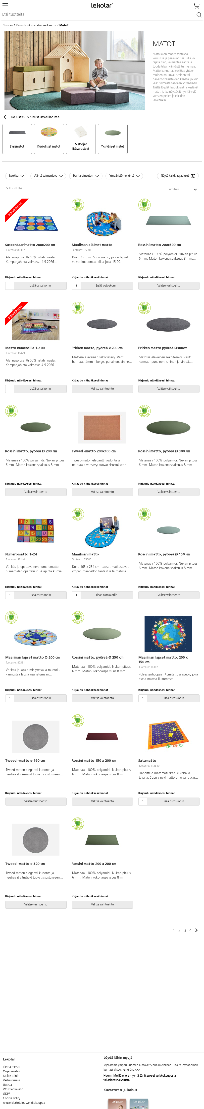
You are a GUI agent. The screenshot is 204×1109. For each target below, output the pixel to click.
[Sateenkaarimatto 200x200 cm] (35, 221)
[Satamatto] (168, 737)
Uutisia (7, 1085)
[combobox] (102, 15)
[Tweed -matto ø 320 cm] (35, 840)
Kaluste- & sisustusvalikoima (36, 25)
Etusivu (8, 25)
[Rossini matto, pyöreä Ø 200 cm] (35, 427)
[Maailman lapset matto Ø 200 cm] (35, 634)
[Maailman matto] (102, 531)
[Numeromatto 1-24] (35, 531)
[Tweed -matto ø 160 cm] (35, 737)
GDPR (6, 1094)
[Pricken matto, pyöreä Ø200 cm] (102, 324)
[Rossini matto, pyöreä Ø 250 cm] (102, 634)
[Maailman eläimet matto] (102, 221)
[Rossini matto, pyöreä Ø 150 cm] (168, 531)
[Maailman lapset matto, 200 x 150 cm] (168, 634)
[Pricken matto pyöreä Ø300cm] (168, 324)
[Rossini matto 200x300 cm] (168, 221)
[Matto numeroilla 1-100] (35, 324)
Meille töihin (11, 1076)
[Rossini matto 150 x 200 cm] (102, 737)
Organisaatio (11, 1071)
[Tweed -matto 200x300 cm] (102, 427)
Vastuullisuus (11, 1080)
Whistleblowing (13, 1089)
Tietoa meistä (11, 1067)
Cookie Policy (11, 1098)
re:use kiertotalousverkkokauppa (24, 1103)
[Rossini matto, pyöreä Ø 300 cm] (168, 427)
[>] (196, 930)
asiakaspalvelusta (118, 1080)
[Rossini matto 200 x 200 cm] (102, 840)
